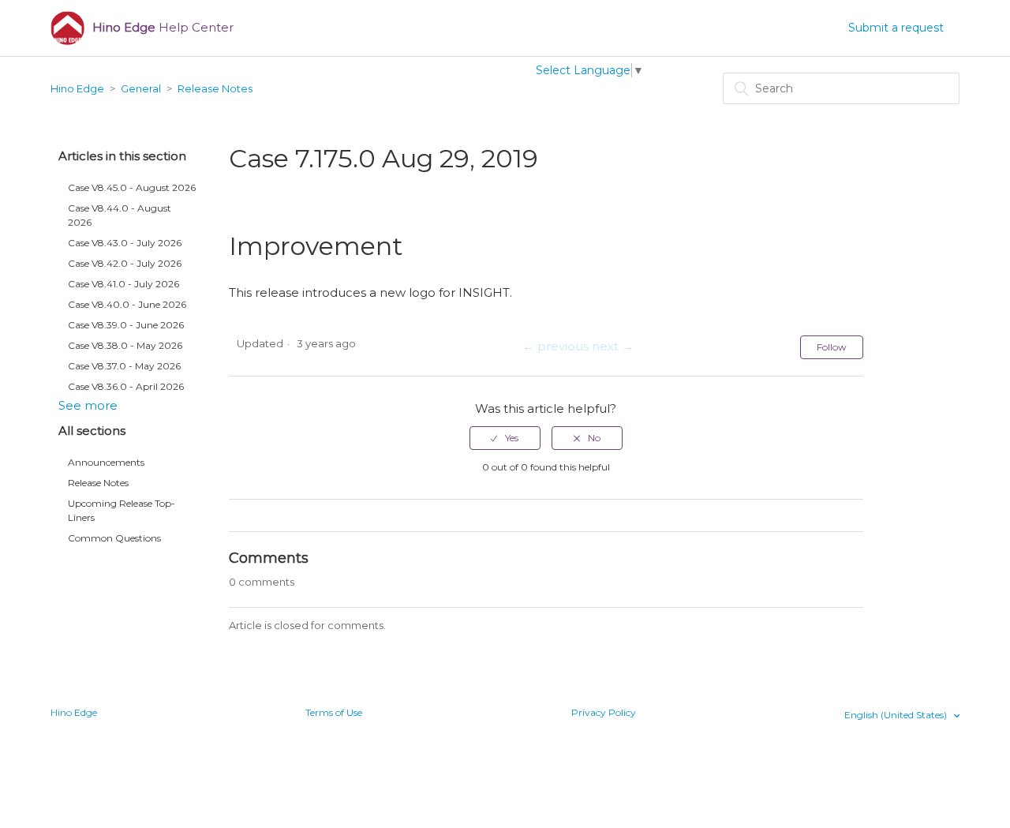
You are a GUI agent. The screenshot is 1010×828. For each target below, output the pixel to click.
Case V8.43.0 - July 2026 (124, 243)
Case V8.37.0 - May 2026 (124, 366)
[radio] (505, 438)
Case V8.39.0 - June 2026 (126, 325)
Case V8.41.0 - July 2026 (123, 284)
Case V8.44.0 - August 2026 (119, 215)
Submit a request (896, 28)
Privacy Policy (603, 712)
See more (88, 405)
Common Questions (114, 538)
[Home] (67, 28)
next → (613, 346)
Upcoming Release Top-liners (121, 510)
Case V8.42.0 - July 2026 (124, 263)
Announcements (106, 462)
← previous (555, 346)
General (141, 88)
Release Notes (215, 88)
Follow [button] (832, 347)
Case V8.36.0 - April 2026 (126, 386)
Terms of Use (333, 712)
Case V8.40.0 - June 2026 (127, 304)
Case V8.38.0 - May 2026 (125, 345)
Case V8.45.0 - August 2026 (132, 187)
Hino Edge (77, 88)
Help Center (163, 27)
